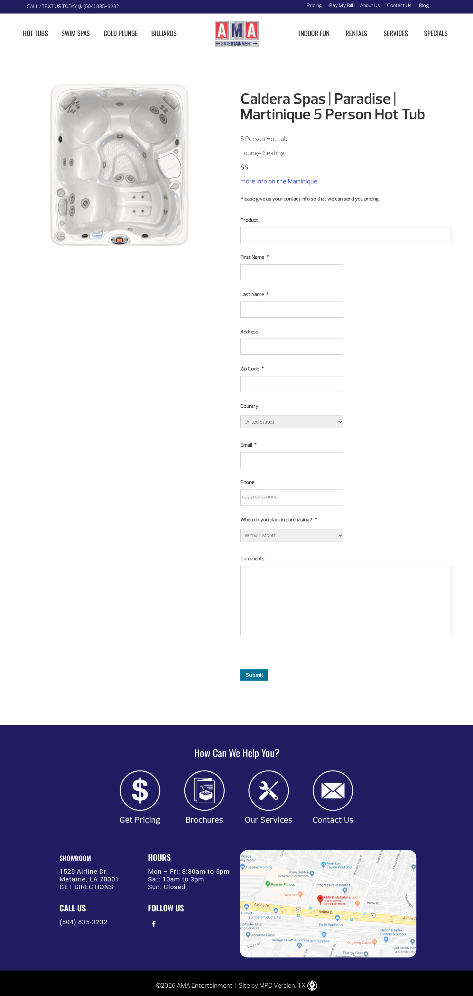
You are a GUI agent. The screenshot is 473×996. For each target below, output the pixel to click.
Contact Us (399, 5)
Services (396, 33)
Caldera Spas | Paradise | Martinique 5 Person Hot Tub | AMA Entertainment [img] (236, 33)
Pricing (314, 5)
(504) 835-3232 (83, 922)
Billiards (164, 33)
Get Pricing (140, 820)
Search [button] (439, 7)
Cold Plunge (121, 33)
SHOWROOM (75, 858)
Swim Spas (75, 33)
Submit (254, 675)
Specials (436, 33)
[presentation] (153, 923)
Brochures (204, 820)
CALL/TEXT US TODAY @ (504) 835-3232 (73, 6)
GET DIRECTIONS (86, 887)
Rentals (356, 33)
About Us (370, 5)
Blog (424, 5)
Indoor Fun (314, 33)
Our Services (268, 820)
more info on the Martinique (279, 181)
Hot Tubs (35, 33)
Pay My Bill (341, 5)
